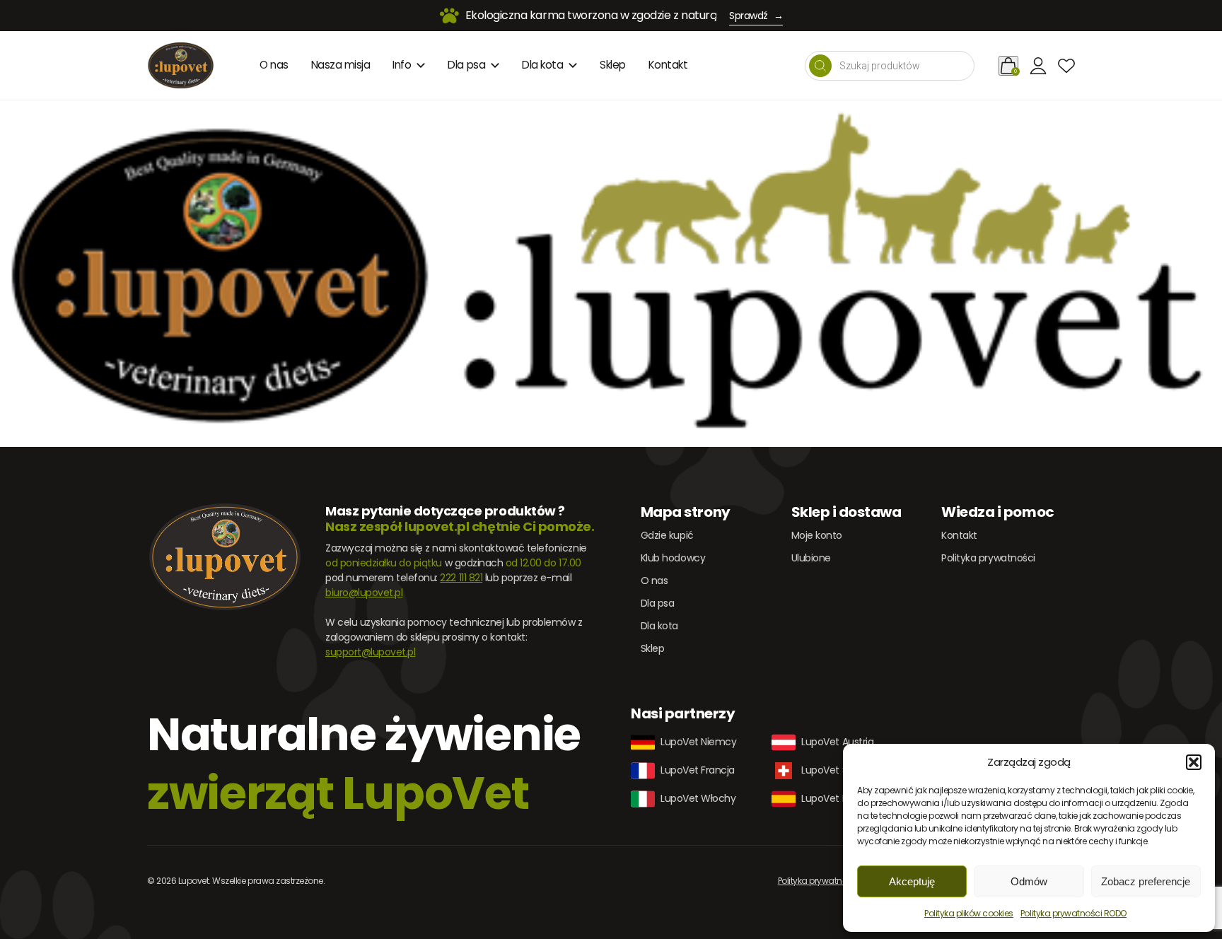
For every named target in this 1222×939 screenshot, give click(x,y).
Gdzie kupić (667, 535)
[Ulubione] (1066, 65)
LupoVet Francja (698, 770)
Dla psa (466, 64)
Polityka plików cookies (968, 913)
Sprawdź (756, 15)
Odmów (1029, 881)
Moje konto (816, 535)
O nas (274, 64)
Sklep (613, 64)
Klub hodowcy (673, 558)
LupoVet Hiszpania (843, 798)
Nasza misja (341, 64)
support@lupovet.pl (370, 652)
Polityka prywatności (988, 558)
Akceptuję (912, 881)
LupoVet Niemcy (698, 742)
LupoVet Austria (837, 742)
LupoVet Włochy (698, 798)
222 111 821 (461, 578)
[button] (1194, 762)
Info (401, 64)
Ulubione (811, 558)
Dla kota (542, 64)
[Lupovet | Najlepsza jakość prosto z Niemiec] (180, 65)
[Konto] (1038, 65)
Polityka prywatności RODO (1073, 913)
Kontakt (668, 64)
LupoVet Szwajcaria (845, 770)
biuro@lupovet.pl (363, 592)
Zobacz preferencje (1145, 881)
